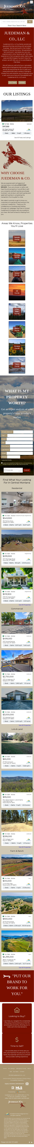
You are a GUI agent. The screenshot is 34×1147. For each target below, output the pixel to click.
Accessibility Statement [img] (16, 1080)
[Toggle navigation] (31, 2)
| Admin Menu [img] (22, 1091)
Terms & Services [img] (16, 1078)
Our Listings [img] (11, 1068)
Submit (26, 470)
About (29, 1068)
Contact (22, 1071)
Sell (11, 1071)
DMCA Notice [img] (7, 1078)
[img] (12, 1091)
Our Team (12, 82)
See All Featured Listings (22, 137)
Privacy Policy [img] (26, 1078)
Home (5, 1068)
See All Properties (25, 605)
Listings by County (21, 1068)
